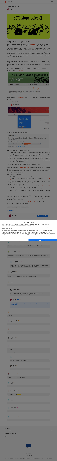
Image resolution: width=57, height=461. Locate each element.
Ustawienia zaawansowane (14, 240)
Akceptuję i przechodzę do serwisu (42, 240)
